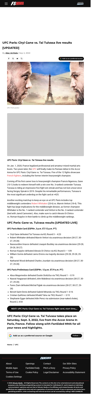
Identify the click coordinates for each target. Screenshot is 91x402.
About (9, 363)
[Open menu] (6, 3)
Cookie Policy (32, 372)
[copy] (21, 58)
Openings (30, 363)
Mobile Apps (12, 368)
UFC (34, 169)
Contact (47, 363)
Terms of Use (12, 372)
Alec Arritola (11, 53)
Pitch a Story (49, 368)
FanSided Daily (33, 368)
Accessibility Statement (74, 372)
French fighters (14, 175)
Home (9, 345)
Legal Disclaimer (51, 372)
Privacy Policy (69, 368)
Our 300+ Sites (70, 363)
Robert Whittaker (39, 203)
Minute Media (18, 383)
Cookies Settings (14, 376)
